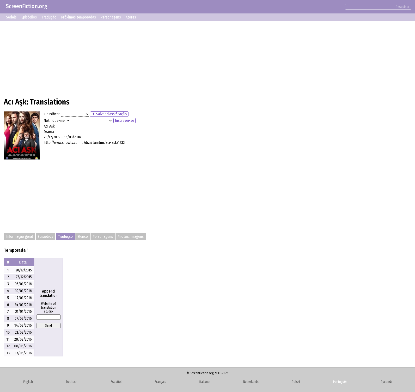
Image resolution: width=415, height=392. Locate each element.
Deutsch (71, 382)
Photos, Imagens (130, 236)
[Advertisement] (148, 58)
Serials (11, 17)
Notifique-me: (54, 120)
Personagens (111, 17)
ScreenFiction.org (26, 6)
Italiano (204, 382)
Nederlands (251, 382)
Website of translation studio (48, 307)
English (28, 382)
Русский (386, 382)
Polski (296, 382)
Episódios (29, 17)
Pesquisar (402, 7)
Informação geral (19, 236)
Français (160, 382)
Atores (131, 17)
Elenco (83, 236)
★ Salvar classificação (109, 114)
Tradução (49, 17)
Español (116, 382)
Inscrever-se (124, 120)
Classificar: (52, 114)
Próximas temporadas (78, 17)
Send (48, 326)
